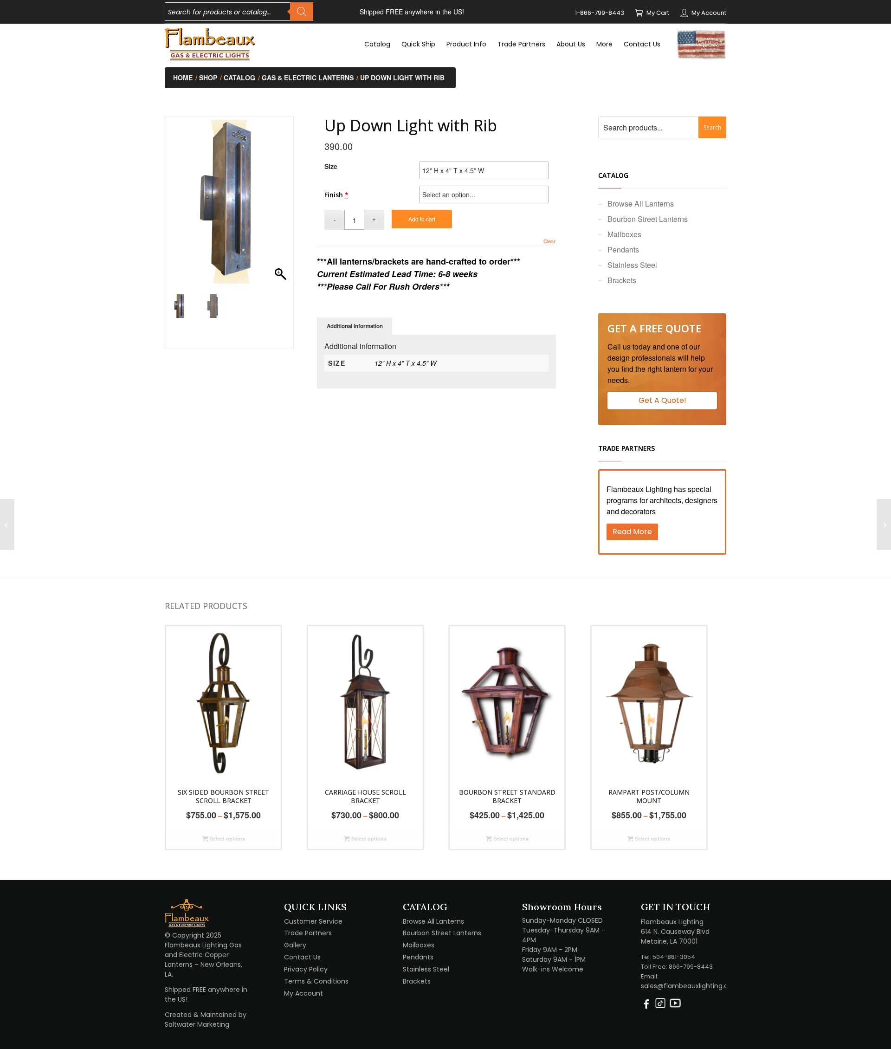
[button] (282, 206)
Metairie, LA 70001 (669, 941)
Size (330, 166)
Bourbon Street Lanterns (647, 219)
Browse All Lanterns (640, 203)
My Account (708, 12)
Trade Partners (308, 933)
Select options (226, 838)
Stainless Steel (632, 264)
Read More (632, 531)
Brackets (621, 280)
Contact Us (302, 957)
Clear (549, 241)
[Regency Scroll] (7, 524)
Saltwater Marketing (197, 1024)
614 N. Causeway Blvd (675, 931)
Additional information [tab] (355, 326)
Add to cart (421, 219)
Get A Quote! (662, 400)
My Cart (657, 12)
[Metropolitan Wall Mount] (884, 524)
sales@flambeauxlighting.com (690, 986)
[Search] (301, 11)
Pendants (623, 249)
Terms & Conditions (316, 981)
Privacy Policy (306, 969)
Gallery (295, 945)
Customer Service (313, 921)
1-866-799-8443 (599, 12)
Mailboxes (624, 234)
